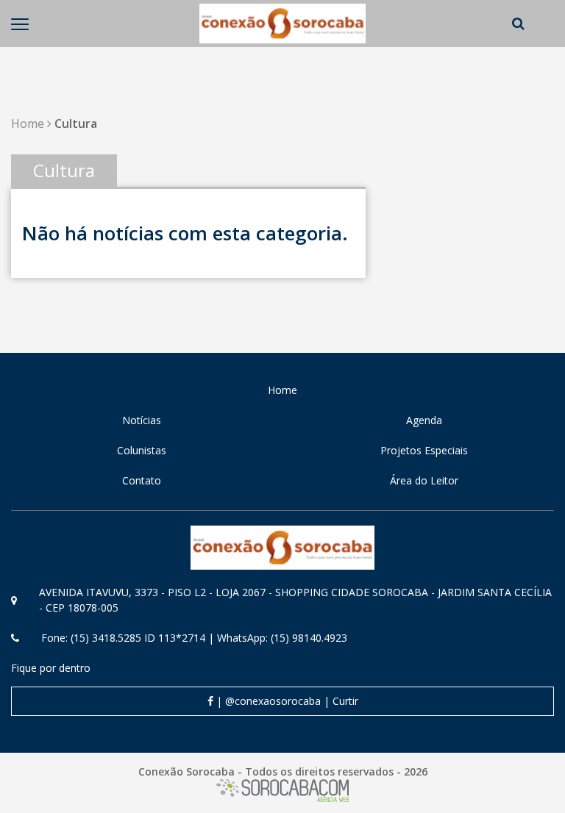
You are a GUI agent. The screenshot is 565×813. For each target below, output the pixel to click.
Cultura (75, 123)
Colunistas (141, 450)
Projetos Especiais (424, 450)
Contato (141, 480)
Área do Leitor (424, 480)
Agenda (424, 420)
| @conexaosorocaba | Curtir (285, 701)
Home (27, 123)
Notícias (141, 420)
